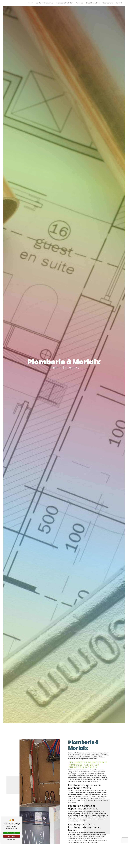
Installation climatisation (64, 3)
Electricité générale (93, 3)
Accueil (30, 3)
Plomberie (79, 3)
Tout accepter (11, 833)
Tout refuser (12, 836)
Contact (119, 3)
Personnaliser (11, 840)
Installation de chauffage (44, 3)
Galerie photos (108, 3)
